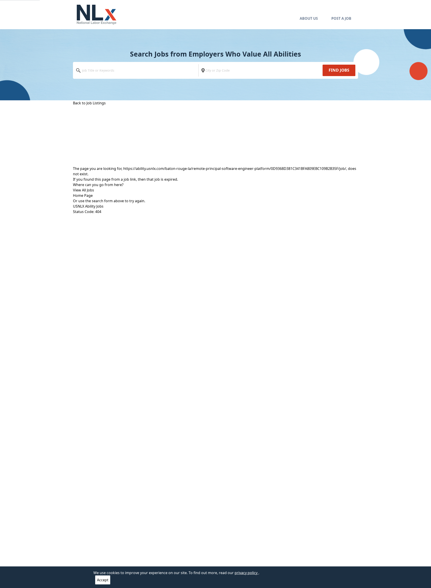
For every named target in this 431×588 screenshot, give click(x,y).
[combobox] (136, 70)
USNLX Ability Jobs (88, 206)
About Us (309, 18)
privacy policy (246, 572)
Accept (102, 579)
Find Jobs (339, 70)
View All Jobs (83, 190)
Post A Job (341, 18)
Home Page (83, 195)
